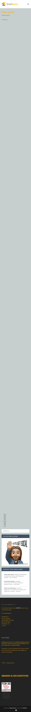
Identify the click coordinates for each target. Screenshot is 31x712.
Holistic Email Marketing (10, 588)
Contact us (12, 604)
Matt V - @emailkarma (8, 52)
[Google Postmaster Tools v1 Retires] (15, 355)
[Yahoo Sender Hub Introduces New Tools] (15, 317)
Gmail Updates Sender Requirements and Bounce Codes (15, 289)
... (4, 521)
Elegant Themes (12, 708)
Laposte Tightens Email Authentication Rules (14, 408)
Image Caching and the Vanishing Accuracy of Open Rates (15, 246)
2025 (19, 91)
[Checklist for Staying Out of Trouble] (15, 194)
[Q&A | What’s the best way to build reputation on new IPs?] (15, 115)
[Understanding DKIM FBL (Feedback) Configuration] (15, 478)
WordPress (24, 708)
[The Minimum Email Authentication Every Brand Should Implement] (15, 31)
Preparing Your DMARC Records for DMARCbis (13, 86)
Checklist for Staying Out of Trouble (13, 207)
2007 (19, 134)
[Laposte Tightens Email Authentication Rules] (15, 394)
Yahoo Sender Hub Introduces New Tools (15, 329)
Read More (8, 61)
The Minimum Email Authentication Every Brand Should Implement (15, 46)
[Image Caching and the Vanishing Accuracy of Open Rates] (15, 233)
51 (4, 523)
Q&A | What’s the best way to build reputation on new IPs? (14, 128)
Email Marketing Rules (9, 581)
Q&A (23, 134)
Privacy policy (5, 604)
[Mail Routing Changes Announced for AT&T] (15, 437)
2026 (19, 52)
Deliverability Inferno (9, 574)
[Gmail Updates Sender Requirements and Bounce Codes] (15, 276)
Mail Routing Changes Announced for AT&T (13, 451)
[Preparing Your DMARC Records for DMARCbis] (15, 74)
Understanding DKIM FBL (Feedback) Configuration (13, 491)
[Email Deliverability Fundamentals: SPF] (15, 155)
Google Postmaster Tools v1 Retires (15, 368)
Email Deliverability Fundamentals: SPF (15, 168)
